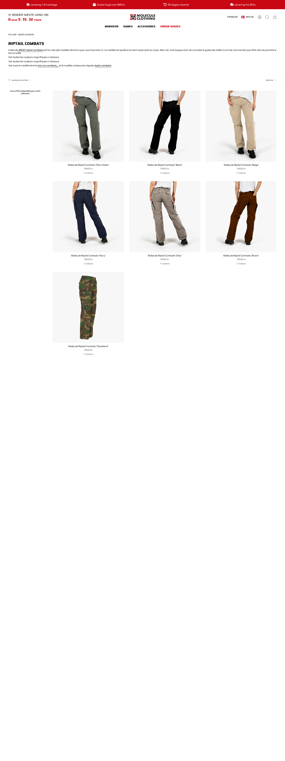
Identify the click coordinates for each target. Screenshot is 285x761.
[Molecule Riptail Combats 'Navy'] (88, 216)
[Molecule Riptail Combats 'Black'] (164, 126)
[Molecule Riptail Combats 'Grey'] (164, 216)
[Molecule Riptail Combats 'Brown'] (241, 216)
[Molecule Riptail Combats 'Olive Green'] (88, 126)
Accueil (12, 34)
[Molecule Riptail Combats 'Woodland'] (88, 307)
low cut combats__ (48, 65)
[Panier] (275, 17)
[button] (111, 26)
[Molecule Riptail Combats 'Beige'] (241, 126)
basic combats (103, 65)
